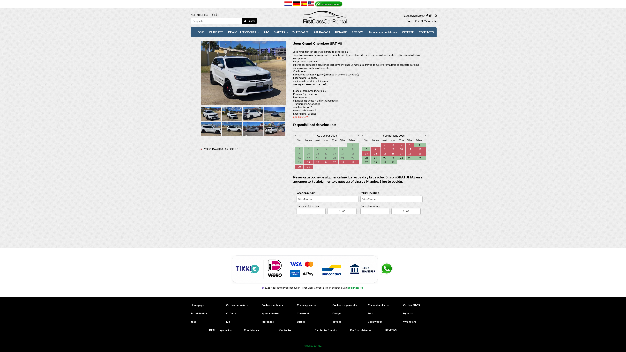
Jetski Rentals (199, 313)
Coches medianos (272, 305)
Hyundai (408, 313)
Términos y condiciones (382, 32)
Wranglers (409, 321)
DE (202, 15)
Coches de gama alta (344, 305)
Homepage (197, 305)
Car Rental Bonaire (326, 329)
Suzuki (301, 321)
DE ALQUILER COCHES (242, 32)
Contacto (285, 329)
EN (197, 15)
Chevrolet (303, 313)
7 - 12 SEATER (300, 32)
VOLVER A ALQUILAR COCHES (221, 148)
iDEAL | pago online (220, 329)
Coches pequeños (237, 305)
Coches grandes (306, 305)
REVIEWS (357, 32)
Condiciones (251, 329)
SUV (266, 32)
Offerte (231, 313)
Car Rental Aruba (360, 329)
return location (369, 193)
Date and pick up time (308, 206)
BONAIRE (341, 32)
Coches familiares (378, 305)
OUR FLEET (216, 32)
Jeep (193, 321)
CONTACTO (426, 32)
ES (206, 15)
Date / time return (370, 206)
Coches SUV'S (411, 305)
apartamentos (270, 313)
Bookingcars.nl (355, 287)
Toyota (336, 321)
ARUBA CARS (322, 32)
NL (192, 15)
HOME (200, 32)
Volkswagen (375, 321)
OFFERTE (408, 32)
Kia (228, 321)
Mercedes (267, 321)
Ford (370, 313)
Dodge (336, 313)
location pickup (306, 193)
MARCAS (279, 32)
